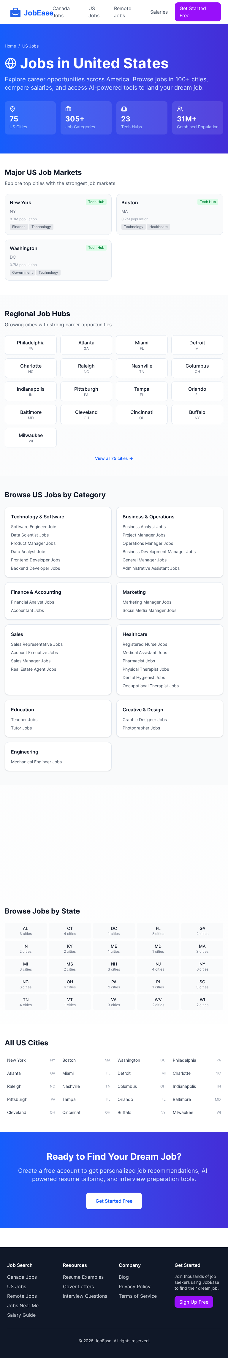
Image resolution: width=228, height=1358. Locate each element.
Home (10, 45)
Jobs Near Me (23, 1305)
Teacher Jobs (24, 719)
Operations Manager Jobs (148, 543)
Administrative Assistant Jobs (151, 568)
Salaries (159, 12)
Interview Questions (85, 1296)
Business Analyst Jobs (144, 526)
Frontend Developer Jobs (35, 559)
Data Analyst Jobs (28, 551)
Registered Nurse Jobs (145, 644)
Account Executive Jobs (34, 652)
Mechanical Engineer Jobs (36, 761)
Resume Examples (83, 1277)
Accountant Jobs (27, 610)
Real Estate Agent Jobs (33, 669)
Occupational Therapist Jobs (151, 685)
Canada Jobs (61, 11)
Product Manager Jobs (33, 543)
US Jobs (93, 11)
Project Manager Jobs (144, 534)
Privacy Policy (135, 1286)
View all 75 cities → (114, 458)
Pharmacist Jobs (139, 660)
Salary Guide (21, 1315)
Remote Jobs (122, 11)
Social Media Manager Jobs (149, 610)
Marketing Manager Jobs (147, 601)
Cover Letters (78, 1286)
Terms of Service (138, 1296)
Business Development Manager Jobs (159, 551)
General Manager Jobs (145, 559)
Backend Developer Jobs (35, 568)
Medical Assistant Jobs (145, 652)
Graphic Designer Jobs (145, 719)
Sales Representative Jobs (37, 644)
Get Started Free (193, 11)
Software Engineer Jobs (34, 526)
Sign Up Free (193, 1302)
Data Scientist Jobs (30, 534)
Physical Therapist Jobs (146, 669)
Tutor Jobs (21, 727)
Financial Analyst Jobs (32, 601)
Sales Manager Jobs (30, 660)
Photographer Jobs (141, 727)
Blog (124, 1277)
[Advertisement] (114, 838)
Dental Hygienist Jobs (144, 677)
